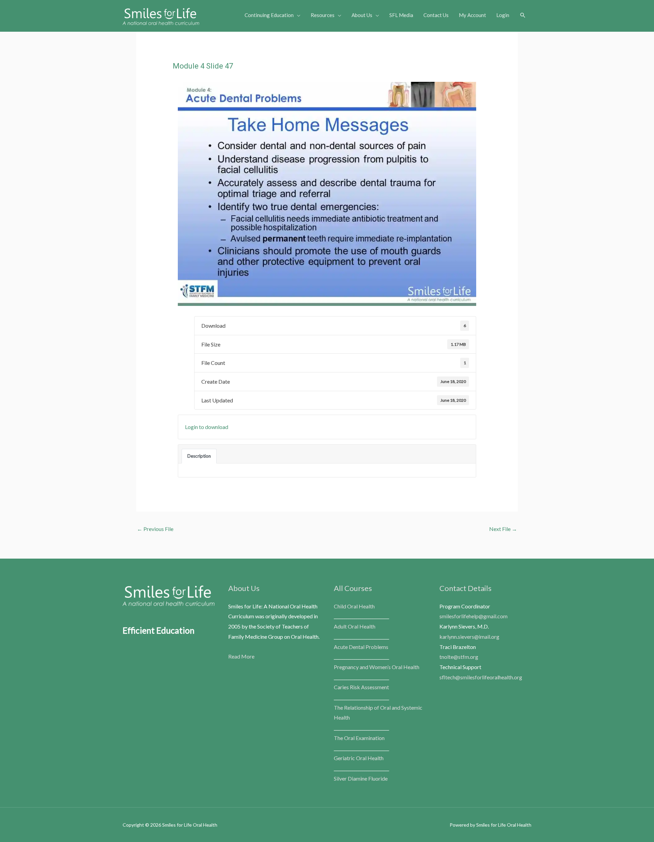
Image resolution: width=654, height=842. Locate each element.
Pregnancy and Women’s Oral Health (376, 667)
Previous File (155, 529)
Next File (503, 529)
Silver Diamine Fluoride (361, 778)
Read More (241, 656)
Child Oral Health (354, 606)
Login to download (206, 427)
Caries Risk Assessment (361, 687)
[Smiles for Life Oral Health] (161, 15)
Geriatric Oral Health (359, 758)
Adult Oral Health (354, 626)
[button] (522, 15)
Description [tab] (199, 456)
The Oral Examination (359, 738)
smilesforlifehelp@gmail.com (473, 616)
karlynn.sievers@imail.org (469, 636)
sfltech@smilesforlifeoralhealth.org (480, 677)
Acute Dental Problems (361, 647)
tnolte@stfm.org (458, 656)
